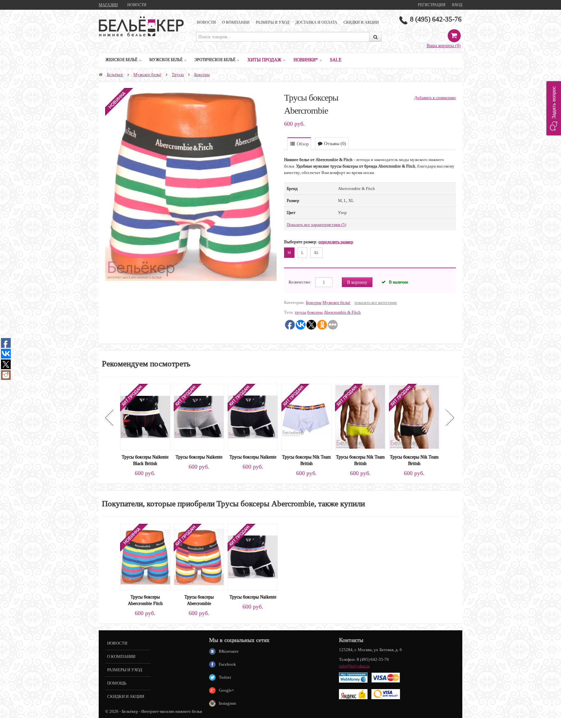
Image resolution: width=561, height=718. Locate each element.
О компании (236, 22)
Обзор (302, 143)
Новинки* (305, 59)
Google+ (226, 690)
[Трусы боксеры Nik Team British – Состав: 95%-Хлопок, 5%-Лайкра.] (306, 416)
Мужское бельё (165, 59)
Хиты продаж (264, 59)
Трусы (178, 74)
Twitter (225, 677)
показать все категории (376, 302)
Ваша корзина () (444, 45)
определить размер (335, 241)
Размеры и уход (272, 22)
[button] (553, 108)
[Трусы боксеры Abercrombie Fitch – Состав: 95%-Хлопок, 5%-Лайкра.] (145, 556)
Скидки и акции (361, 22)
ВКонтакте (229, 651)
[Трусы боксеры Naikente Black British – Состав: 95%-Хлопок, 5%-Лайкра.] (145, 416)
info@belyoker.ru (354, 665)
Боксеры (202, 74)
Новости (136, 4)
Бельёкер (115, 74)
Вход (457, 4)
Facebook (227, 664)
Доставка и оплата (316, 22)
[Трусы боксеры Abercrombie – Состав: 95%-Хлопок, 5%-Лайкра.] (199, 556)
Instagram (227, 703)
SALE (336, 59)
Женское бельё (121, 59)
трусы (300, 312)
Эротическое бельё (214, 59)
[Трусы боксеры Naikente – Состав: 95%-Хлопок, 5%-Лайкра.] (199, 416)
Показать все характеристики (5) (316, 224)
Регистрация (431, 4)
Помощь (116, 683)
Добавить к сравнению (435, 97)
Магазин (108, 4)
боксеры (315, 312)
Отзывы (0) (334, 143)
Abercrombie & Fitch (342, 312)
